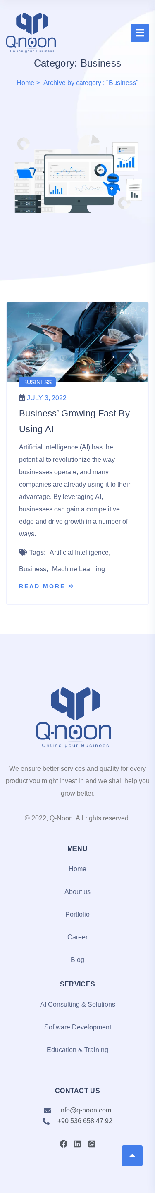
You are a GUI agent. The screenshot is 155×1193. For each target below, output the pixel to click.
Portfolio (77, 914)
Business (37, 382)
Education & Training (77, 1049)
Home (25, 82)
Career (77, 937)
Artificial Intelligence (79, 552)
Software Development (77, 1027)
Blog (77, 959)
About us (77, 891)
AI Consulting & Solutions (77, 1004)
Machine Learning (78, 569)
